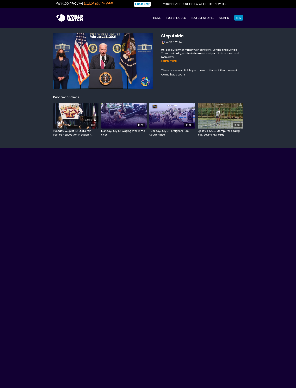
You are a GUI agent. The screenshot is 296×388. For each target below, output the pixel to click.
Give (238, 18)
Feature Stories (202, 18)
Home (157, 18)
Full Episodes (176, 18)
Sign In (224, 18)
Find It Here (142, 4)
